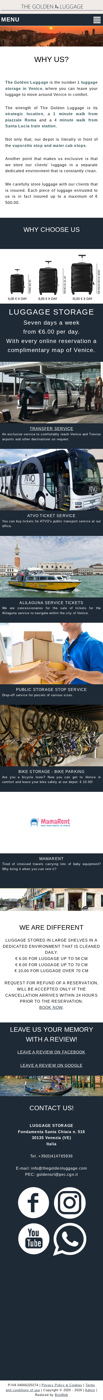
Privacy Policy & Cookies (62, 1385)
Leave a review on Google (51, 1065)
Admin (90, 1390)
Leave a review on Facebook (51, 1052)
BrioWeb (61, 1395)
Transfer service (52, 429)
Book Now (51, 1008)
